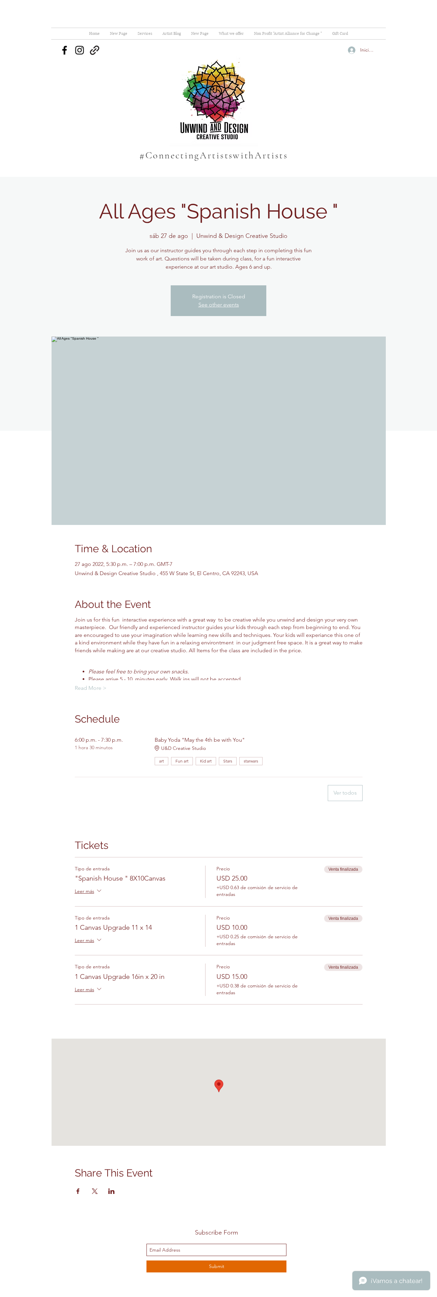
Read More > (91, 688)
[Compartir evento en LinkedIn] (111, 1191)
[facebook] (64, 50)
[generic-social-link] (94, 50)
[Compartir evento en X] (94, 1191)
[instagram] (79, 50)
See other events (218, 304)
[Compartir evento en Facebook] (78, 1191)
